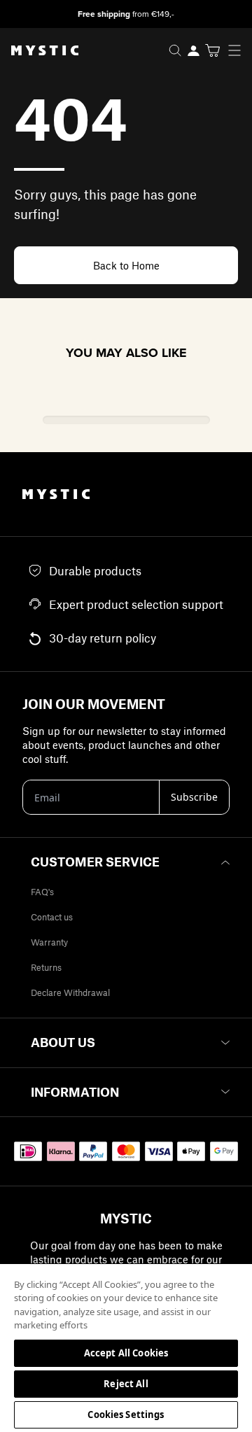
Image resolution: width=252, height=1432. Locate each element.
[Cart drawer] (212, 50)
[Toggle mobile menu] (238, 50)
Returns (46, 967)
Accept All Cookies (126, 1353)
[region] (126, 1347)
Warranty (49, 942)
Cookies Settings (126, 1414)
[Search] (175, 50)
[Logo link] (39, 50)
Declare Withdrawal (70, 992)
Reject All (126, 1383)
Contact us (52, 916)
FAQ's (42, 891)
